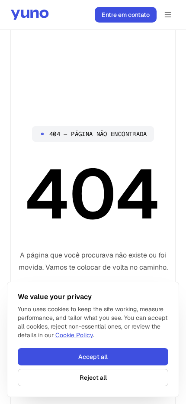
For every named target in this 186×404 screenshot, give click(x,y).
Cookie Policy (74, 335)
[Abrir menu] (168, 15)
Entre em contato (126, 15)
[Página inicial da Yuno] (29, 14)
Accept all (93, 357)
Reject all (93, 377)
